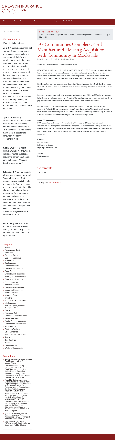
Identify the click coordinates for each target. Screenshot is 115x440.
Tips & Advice (10, 340)
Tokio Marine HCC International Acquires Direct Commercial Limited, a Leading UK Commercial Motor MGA (17, 396)
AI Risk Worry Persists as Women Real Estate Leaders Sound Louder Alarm (18, 361)
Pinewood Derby (11, 313)
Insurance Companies (13, 290)
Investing (8, 298)
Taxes (7, 337)
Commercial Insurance (14, 268)
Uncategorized (11, 345)
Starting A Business (12, 329)
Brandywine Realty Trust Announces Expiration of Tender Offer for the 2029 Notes (17, 375)
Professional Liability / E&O (16, 316)
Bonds (7, 248)
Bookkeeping (10, 253)
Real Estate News (54, 183)
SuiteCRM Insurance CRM (15, 335)
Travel (7, 343)
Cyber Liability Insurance (15, 274)
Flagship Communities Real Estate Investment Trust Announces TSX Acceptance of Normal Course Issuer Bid (17, 416)
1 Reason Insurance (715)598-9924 (22, 8)
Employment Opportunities (15, 277)
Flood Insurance (11, 282)
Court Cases (10, 271)
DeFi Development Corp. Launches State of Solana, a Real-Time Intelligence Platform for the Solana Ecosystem (17, 368)
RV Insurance (10, 326)
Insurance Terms (11, 295)
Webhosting (9, 260)
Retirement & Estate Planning (17, 324)
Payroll (8, 310)
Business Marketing (13, 258)
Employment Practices (14, 279)
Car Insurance (10, 263)
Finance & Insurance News (16, 300)
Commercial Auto (12, 266)
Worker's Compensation (14, 348)
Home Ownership (12, 285)
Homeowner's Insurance (14, 287)
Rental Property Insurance (15, 321)
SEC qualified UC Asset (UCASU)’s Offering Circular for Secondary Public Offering (17, 423)
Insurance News (11, 292)
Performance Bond (12, 250)
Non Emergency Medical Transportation (15, 307)
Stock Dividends (11, 332)
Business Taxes (11, 255)
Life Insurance (10, 303)
